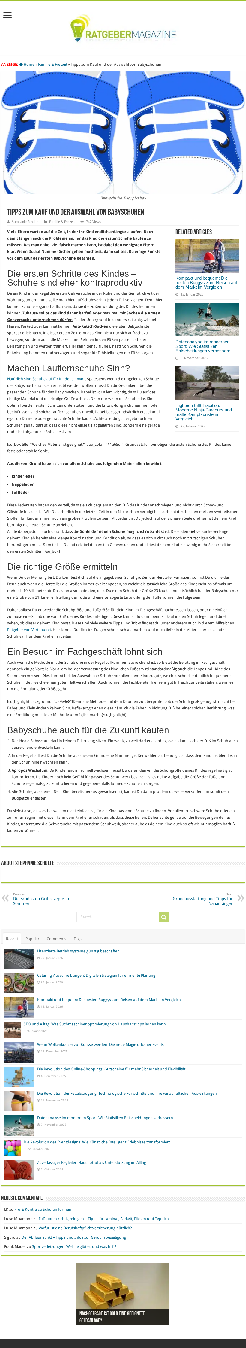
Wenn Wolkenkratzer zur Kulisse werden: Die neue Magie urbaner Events (100, 1044)
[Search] (164, 917)
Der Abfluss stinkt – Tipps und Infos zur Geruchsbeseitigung (74, 1237)
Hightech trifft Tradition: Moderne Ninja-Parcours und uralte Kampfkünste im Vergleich (204, 412)
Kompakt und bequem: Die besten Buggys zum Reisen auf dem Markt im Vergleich (206, 282)
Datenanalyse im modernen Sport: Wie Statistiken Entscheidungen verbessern (203, 346)
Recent (12, 939)
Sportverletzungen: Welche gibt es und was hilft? (74, 1246)
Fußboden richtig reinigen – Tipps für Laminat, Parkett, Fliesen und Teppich (104, 1218)
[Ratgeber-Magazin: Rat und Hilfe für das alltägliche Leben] (123, 27)
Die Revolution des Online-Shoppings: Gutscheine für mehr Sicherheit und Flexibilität (111, 1069)
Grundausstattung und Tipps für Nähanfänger (203, 899)
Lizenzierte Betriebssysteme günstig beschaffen (78, 951)
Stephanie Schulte (25, 222)
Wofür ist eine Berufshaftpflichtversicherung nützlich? (85, 1228)
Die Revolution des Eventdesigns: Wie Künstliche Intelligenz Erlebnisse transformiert (97, 1142)
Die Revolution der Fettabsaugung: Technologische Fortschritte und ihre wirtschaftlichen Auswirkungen (127, 1093)
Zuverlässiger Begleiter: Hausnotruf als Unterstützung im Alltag (91, 1162)
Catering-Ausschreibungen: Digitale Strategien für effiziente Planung (96, 975)
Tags (78, 939)
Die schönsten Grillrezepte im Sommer (41, 899)
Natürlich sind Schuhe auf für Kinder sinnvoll (46, 379)
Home (28, 64)
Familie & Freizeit (52, 64)
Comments (56, 939)
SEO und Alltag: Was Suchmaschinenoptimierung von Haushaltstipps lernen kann (95, 1024)
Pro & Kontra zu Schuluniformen (42, 1209)
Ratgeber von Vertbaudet (29, 629)
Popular (32, 939)
